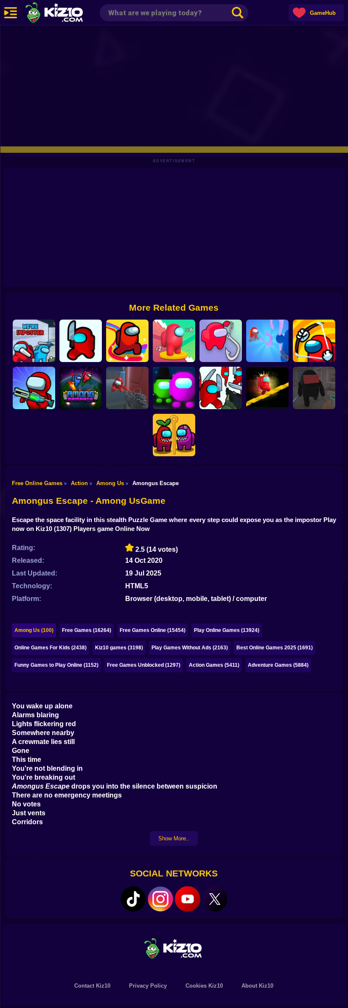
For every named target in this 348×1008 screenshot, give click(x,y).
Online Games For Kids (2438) (50, 648)
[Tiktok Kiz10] (133, 899)
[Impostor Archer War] (314, 341)
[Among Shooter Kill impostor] (80, 341)
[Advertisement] (174, 84)
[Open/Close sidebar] (10, 12)
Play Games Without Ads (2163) (190, 648)
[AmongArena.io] (174, 388)
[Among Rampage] (80, 388)
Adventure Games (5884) (278, 665)
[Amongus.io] (127, 341)
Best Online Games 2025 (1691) (274, 648)
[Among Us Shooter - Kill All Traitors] (220, 388)
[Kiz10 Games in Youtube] (187, 899)
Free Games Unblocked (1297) (143, 665)
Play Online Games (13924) (226, 630)
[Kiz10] (68, 13)
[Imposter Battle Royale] (34, 388)
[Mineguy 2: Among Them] (314, 388)
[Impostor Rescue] (174, 435)
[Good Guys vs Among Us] (127, 388)
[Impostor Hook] (220, 341)
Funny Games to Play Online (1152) (56, 665)
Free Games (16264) (86, 630)
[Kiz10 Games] (174, 948)
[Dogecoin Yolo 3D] (174, 341)
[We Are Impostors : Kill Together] (34, 341)
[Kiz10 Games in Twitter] (214, 899)
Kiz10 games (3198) (119, 648)
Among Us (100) (33, 630)
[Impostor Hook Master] (267, 341)
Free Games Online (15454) (152, 630)
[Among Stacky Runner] (267, 388)
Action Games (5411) (214, 665)
